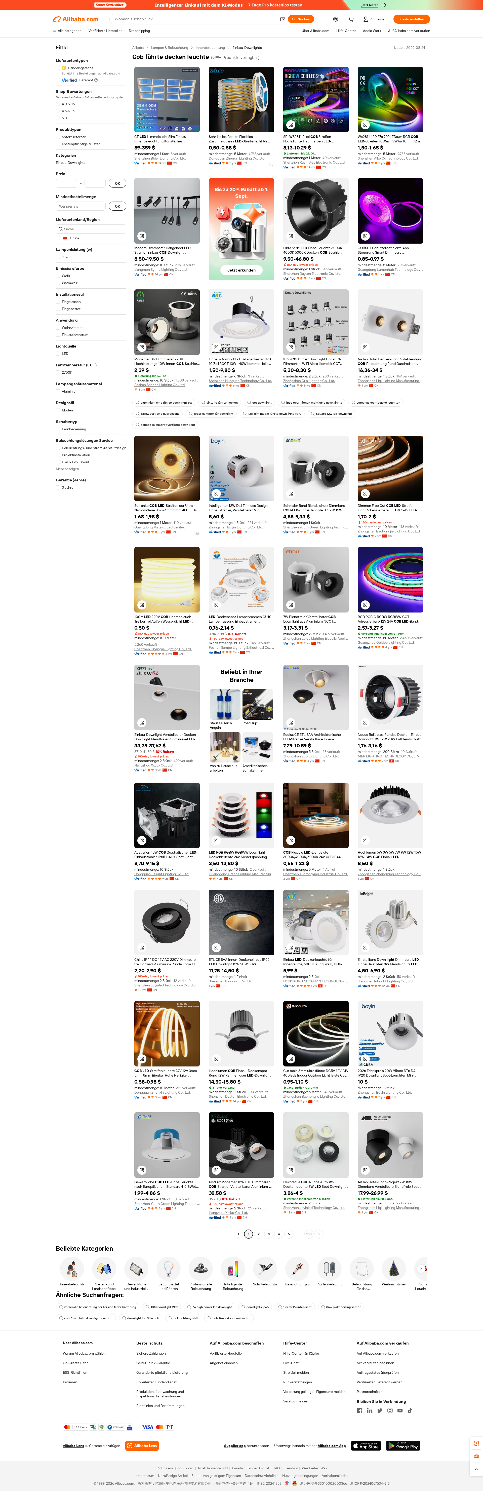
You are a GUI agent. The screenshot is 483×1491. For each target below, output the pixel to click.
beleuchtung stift (186, 1318)
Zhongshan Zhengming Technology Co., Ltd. (390, 874)
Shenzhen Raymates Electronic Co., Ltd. (314, 162)
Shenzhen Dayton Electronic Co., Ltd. (312, 274)
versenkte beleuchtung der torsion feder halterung (100, 1307)
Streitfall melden (296, 1372)
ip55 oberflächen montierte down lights (314, 402)
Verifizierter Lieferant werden (380, 1382)
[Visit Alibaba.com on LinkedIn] (370, 1410)
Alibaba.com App (332, 1446)
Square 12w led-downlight (334, 413)
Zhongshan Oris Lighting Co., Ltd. (309, 381)
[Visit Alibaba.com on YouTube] (400, 1410)
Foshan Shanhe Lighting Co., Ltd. (159, 385)
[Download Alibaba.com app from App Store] (366, 1446)
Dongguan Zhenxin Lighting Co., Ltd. (237, 158)
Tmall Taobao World (212, 1468)
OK (117, 183)
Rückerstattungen (297, 1382)
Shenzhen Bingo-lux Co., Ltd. (231, 981)
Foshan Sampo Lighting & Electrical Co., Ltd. (241, 647)
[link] (476, 1443)
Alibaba (138, 48)
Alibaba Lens (73, 1446)
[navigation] (91, 641)
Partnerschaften (369, 1392)
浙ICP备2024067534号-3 (370, 1483)
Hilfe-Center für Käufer (301, 1353)
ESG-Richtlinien (75, 1372)
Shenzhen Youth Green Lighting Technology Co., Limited (316, 527)
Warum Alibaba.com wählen (84, 1353)
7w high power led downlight (212, 1307)
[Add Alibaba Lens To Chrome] (142, 1446)
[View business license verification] (287, 1483)
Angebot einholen (224, 1363)
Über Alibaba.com (78, 1343)
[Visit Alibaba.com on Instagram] (390, 1410)
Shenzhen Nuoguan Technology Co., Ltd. (240, 381)
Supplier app (235, 1446)
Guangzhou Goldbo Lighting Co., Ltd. (386, 642)
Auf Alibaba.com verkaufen (378, 1353)
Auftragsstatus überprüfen (378, 1372)
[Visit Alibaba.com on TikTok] (410, 1410)
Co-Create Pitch (76, 1363)
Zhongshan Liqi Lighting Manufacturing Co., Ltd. (390, 381)
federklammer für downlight (213, 413)
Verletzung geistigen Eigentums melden (314, 1392)
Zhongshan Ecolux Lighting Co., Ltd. (311, 756)
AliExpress (165, 1468)
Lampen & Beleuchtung (169, 48)
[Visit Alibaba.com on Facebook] (360, 1410)
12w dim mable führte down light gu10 (274, 413)
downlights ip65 (258, 1307)
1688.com (185, 1468)
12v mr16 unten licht (297, 1307)
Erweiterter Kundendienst (156, 1382)
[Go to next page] (319, 1234)
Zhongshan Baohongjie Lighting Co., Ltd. (389, 531)
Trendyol (291, 1468)
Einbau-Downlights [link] (247, 48)
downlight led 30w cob (143, 1318)
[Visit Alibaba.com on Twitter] (380, 1410)
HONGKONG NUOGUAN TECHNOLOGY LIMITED (316, 981)
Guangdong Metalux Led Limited (159, 527)
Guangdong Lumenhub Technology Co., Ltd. (390, 269)
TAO (276, 1468)
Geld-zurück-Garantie (153, 1363)
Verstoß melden (295, 1401)
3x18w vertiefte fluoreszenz (160, 413)
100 (309, 1234)
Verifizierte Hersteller (226, 1353)
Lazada (237, 1468)
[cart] (352, 20)
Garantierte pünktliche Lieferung (162, 1372)
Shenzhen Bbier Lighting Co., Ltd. (160, 158)
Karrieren (70, 1382)
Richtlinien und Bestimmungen (160, 1406)
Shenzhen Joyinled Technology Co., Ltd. (165, 985)
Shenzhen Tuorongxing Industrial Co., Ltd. (315, 874)
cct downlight (262, 402)
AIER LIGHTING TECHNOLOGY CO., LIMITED (390, 756)
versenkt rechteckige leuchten (378, 402)
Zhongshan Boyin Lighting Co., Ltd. (236, 527)
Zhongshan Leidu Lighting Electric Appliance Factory (316, 638)
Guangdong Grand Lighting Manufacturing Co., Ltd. (241, 874)
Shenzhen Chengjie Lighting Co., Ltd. (163, 649)
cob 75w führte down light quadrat (88, 1318)
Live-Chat (291, 1363)
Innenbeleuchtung (210, 48)
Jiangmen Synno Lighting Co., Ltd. (160, 269)
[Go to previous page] (238, 1234)
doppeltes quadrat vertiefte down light (168, 425)
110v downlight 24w (164, 1307)
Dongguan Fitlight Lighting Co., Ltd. (161, 874)
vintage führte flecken (222, 402)
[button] (283, 19)
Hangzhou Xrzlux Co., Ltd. (153, 765)
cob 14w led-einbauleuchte (232, 1318)
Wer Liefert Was (314, 1468)
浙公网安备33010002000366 (323, 1483)
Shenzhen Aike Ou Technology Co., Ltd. (388, 158)
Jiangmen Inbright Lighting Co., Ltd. (385, 981)
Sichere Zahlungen (151, 1353)
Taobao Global (258, 1468)
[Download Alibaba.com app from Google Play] (403, 1446)
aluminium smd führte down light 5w (166, 402)
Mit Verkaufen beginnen (375, 1363)
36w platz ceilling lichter (343, 1307)
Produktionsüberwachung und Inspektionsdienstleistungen (160, 1394)
